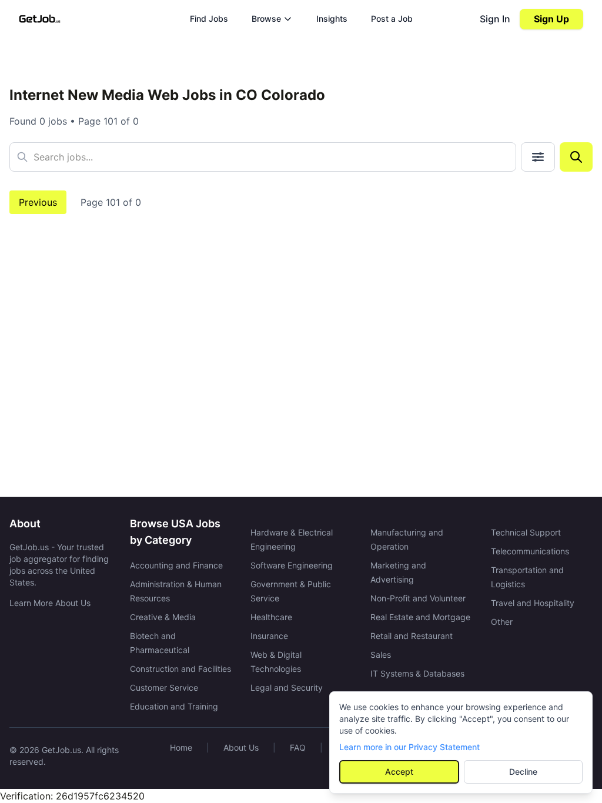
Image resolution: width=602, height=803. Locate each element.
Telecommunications (530, 551)
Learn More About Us (50, 603)
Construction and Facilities (180, 669)
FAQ (298, 747)
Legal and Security (286, 687)
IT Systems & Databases (417, 673)
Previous (38, 202)
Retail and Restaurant (411, 636)
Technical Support (526, 532)
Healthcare (271, 617)
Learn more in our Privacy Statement (409, 747)
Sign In (495, 19)
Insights (331, 19)
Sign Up (551, 19)
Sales (380, 655)
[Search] (576, 157)
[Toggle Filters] (538, 157)
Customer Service (164, 687)
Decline (523, 772)
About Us (241, 747)
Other (502, 622)
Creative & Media (163, 617)
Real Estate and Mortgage (420, 617)
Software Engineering (291, 565)
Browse (266, 19)
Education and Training (174, 706)
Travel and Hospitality (532, 603)
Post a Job (392, 19)
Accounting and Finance (176, 565)
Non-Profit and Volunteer (418, 598)
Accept (399, 772)
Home (181, 747)
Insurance (269, 636)
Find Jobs (209, 19)
